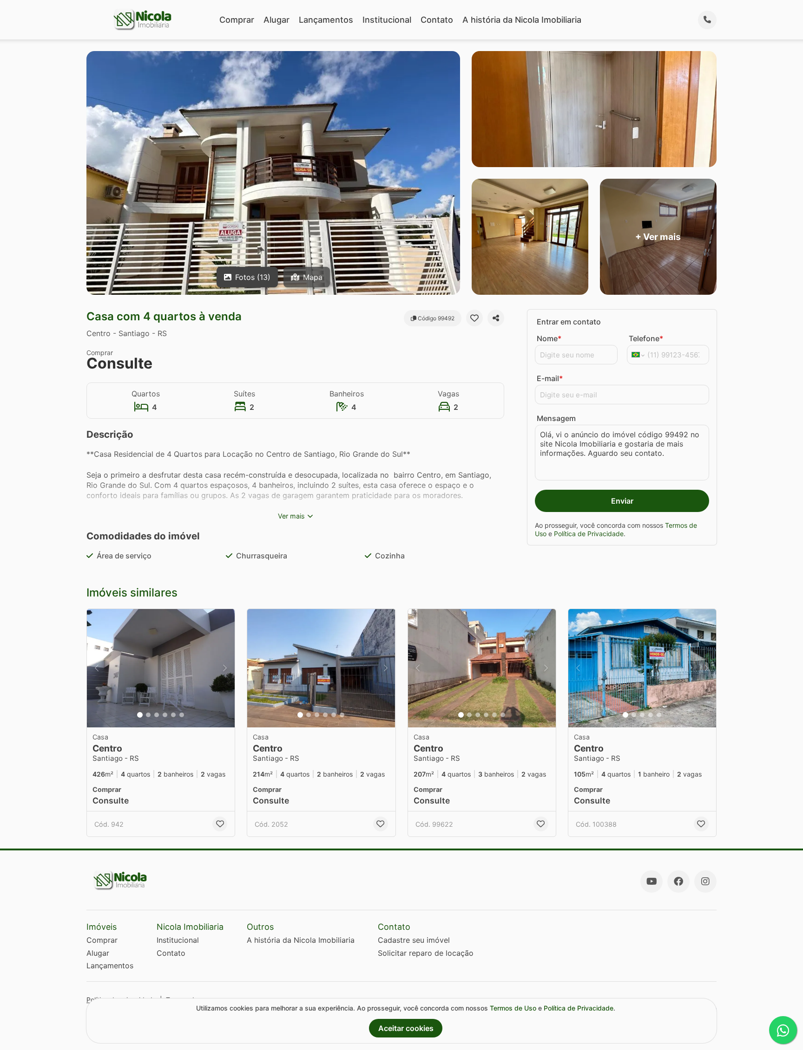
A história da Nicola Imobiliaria (521, 20)
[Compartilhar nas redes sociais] (495, 318)
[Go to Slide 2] (148, 715)
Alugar (276, 20)
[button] (161, 668)
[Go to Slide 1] (140, 715)
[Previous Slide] (96, 668)
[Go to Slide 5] (173, 715)
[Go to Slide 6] (181, 715)
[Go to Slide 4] (165, 715)
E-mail (550, 378)
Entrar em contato (569, 321)
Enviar (622, 501)
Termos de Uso (513, 1008)
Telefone (646, 338)
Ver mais (291, 516)
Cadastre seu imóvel (414, 940)
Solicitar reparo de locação (426, 953)
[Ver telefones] (707, 20)
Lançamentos (326, 20)
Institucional (386, 20)
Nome (549, 338)
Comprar (236, 20)
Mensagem (556, 418)
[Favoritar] (474, 318)
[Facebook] (678, 881)
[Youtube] (651, 881)
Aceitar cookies (406, 1028)
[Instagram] (705, 881)
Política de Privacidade (589, 534)
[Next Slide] (225, 668)
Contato (437, 20)
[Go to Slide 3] (156, 715)
